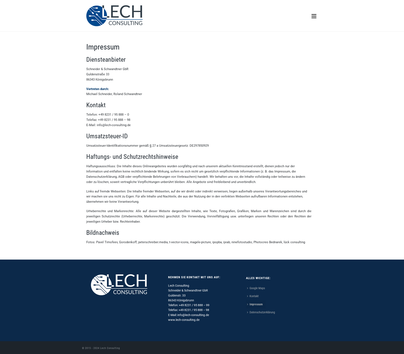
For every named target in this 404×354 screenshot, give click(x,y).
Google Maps (257, 288)
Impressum (256, 304)
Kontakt (254, 296)
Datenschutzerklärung (262, 312)
